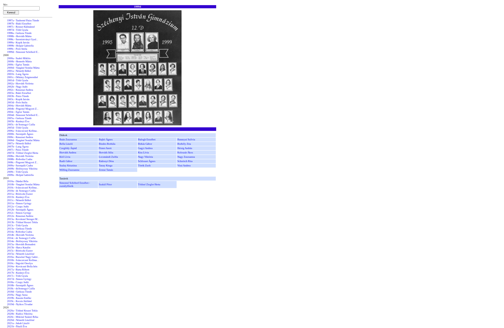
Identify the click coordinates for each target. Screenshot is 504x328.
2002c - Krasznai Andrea (20, 89)
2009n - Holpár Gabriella (20, 174)
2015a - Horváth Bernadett (21, 244)
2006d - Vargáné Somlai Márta (23, 140)
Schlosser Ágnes (146, 161)
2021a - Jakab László (18, 323)
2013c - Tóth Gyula (17, 225)
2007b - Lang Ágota (18, 146)
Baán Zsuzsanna (68, 139)
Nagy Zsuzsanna (186, 156)
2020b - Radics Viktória (19, 313)
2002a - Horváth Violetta (20, 83)
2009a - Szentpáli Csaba (20, 165)
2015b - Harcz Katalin (19, 247)
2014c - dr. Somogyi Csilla (21, 238)
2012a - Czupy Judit (18, 206)
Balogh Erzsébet (147, 139)
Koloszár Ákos (185, 152)
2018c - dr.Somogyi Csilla (21, 288)
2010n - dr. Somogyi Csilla (21, 190)
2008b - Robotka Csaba (19, 159)
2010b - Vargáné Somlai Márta (23, 184)
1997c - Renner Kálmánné (21, 26)
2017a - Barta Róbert (18, 269)
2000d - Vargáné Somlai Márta (23, 67)
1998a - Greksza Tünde (19, 33)
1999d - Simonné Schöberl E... (23, 51)
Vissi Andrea (184, 165)
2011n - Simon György (19, 203)
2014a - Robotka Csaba (19, 231)
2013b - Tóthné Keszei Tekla (22, 222)
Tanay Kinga (105, 165)
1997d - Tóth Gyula (17, 29)
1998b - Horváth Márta (19, 36)
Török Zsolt (144, 165)
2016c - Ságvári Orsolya (20, 263)
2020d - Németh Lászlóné (20, 320)
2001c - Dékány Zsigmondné (22, 77)
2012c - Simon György (19, 212)
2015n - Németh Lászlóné (20, 253)
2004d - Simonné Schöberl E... (23, 115)
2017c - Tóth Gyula (17, 275)
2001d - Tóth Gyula (17, 80)
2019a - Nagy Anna (17, 294)
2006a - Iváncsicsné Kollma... (22, 130)
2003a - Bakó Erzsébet (19, 92)
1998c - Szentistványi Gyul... (22, 39)
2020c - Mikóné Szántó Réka (22, 316)
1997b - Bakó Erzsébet (19, 23)
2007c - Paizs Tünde (18, 149)
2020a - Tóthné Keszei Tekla (22, 310)
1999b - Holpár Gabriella (20, 45)
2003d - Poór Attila (17, 102)
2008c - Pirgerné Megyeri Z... (22, 162)
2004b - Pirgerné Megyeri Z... (22, 108)
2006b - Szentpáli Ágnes (20, 133)
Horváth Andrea (67, 152)
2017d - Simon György (19, 279)
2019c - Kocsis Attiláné (19, 301)
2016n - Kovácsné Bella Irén (22, 266)
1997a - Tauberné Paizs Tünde (23, 20)
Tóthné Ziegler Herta (149, 184)
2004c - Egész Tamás (18, 111)
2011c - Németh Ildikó (19, 200)
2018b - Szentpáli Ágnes (20, 285)
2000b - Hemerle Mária (19, 61)
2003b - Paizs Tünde (18, 96)
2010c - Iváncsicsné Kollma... (22, 187)
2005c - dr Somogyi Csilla (21, 124)
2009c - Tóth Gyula (17, 171)
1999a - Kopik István (18, 42)
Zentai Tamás (106, 169)
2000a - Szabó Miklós (19, 58)
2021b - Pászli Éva (17, 326)
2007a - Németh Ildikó (19, 143)
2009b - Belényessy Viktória (22, 168)
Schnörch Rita (185, 161)
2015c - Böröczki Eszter (20, 250)
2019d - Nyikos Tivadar (19, 304)
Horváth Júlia (106, 152)
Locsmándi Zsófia (108, 156)
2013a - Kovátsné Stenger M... (23, 219)
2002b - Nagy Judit (17, 86)
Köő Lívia (64, 156)
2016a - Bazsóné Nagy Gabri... (23, 256)
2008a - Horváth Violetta (20, 156)
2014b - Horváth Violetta (20, 234)
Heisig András (184, 148)
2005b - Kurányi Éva (18, 121)
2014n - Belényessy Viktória (22, 241)
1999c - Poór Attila (17, 48)
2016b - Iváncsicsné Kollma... (23, 260)
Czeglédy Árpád (68, 148)
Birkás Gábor (145, 143)
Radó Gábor (65, 161)
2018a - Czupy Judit (18, 282)
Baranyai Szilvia (186, 139)
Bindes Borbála (107, 143)
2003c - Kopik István (18, 99)
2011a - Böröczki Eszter (20, 193)
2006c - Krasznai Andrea (20, 137)
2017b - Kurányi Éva (18, 272)
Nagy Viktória (145, 156)
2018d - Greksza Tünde (19, 291)
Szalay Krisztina (68, 165)
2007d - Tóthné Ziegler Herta (22, 152)
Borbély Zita (184, 143)
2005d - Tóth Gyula (17, 127)
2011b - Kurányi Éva (18, 197)
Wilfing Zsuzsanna (69, 169)
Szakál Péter (105, 184)
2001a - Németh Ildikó (19, 70)
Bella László (66, 143)
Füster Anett (105, 148)
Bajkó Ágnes (106, 139)
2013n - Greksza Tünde (19, 228)
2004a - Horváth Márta (19, 105)
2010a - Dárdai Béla (17, 181)
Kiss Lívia (143, 152)
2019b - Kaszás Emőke (19, 297)
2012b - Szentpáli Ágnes (20, 209)
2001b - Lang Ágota (18, 74)
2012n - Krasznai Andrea (20, 215)
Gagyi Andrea (145, 148)
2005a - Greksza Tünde (19, 118)
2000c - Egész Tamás (18, 64)
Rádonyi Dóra (106, 161)
